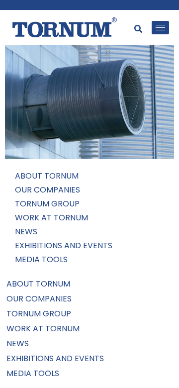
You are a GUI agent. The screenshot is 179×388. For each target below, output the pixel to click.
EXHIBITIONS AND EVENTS (63, 245)
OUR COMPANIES (47, 189)
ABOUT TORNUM (47, 176)
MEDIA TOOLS (41, 259)
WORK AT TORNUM (51, 217)
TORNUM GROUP (47, 203)
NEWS (26, 231)
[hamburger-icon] (160, 27)
